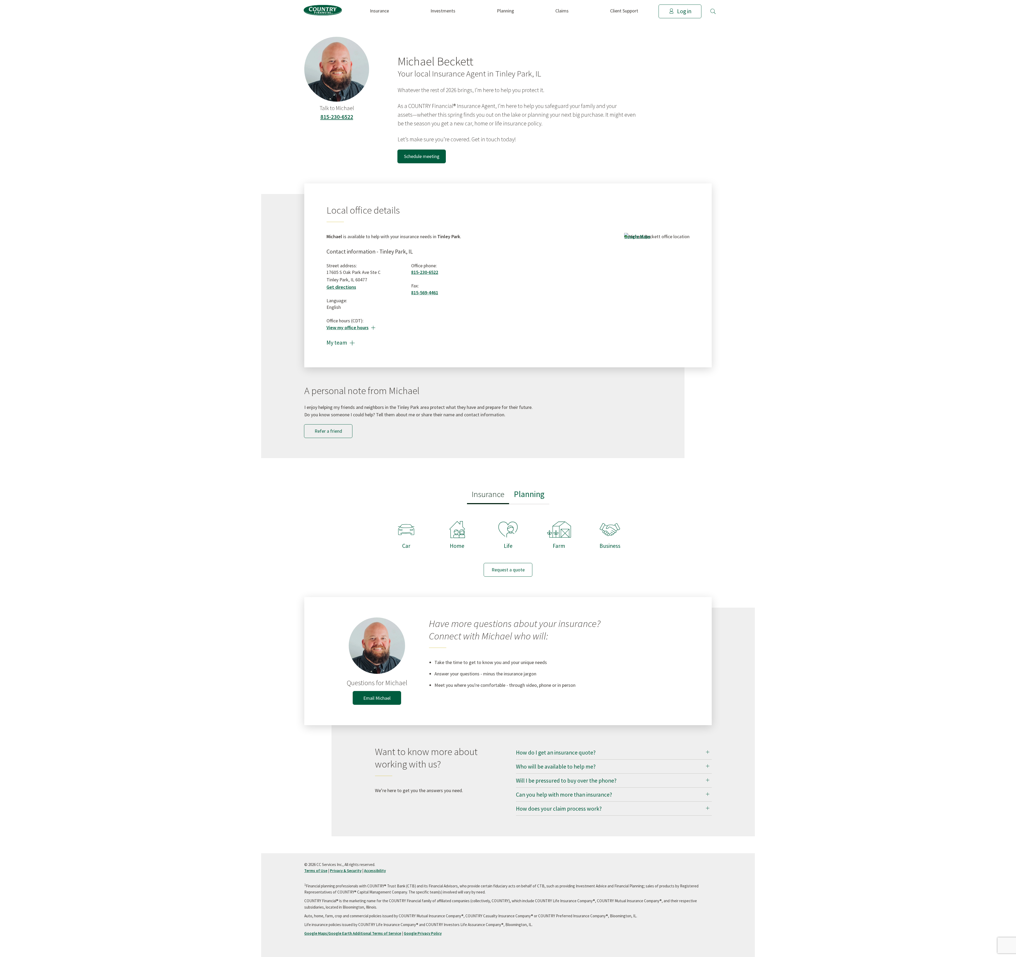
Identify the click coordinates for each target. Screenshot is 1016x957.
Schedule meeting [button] (421, 156)
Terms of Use (315, 870)
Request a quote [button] (508, 570)
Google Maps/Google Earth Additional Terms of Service (352, 933)
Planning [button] (505, 11)
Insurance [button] (379, 11)
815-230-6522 (336, 116)
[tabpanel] (508, 544)
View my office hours (350, 327)
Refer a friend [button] (328, 431)
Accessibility (375, 870)
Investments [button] (442, 11)
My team (340, 342)
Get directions (341, 287)
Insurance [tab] (488, 494)
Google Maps (637, 236)
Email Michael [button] (377, 698)
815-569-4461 (424, 293)
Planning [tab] (529, 494)
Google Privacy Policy (423, 933)
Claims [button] (562, 11)
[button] (713, 11)
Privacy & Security (345, 870)
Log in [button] (684, 11)
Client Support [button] (624, 11)
